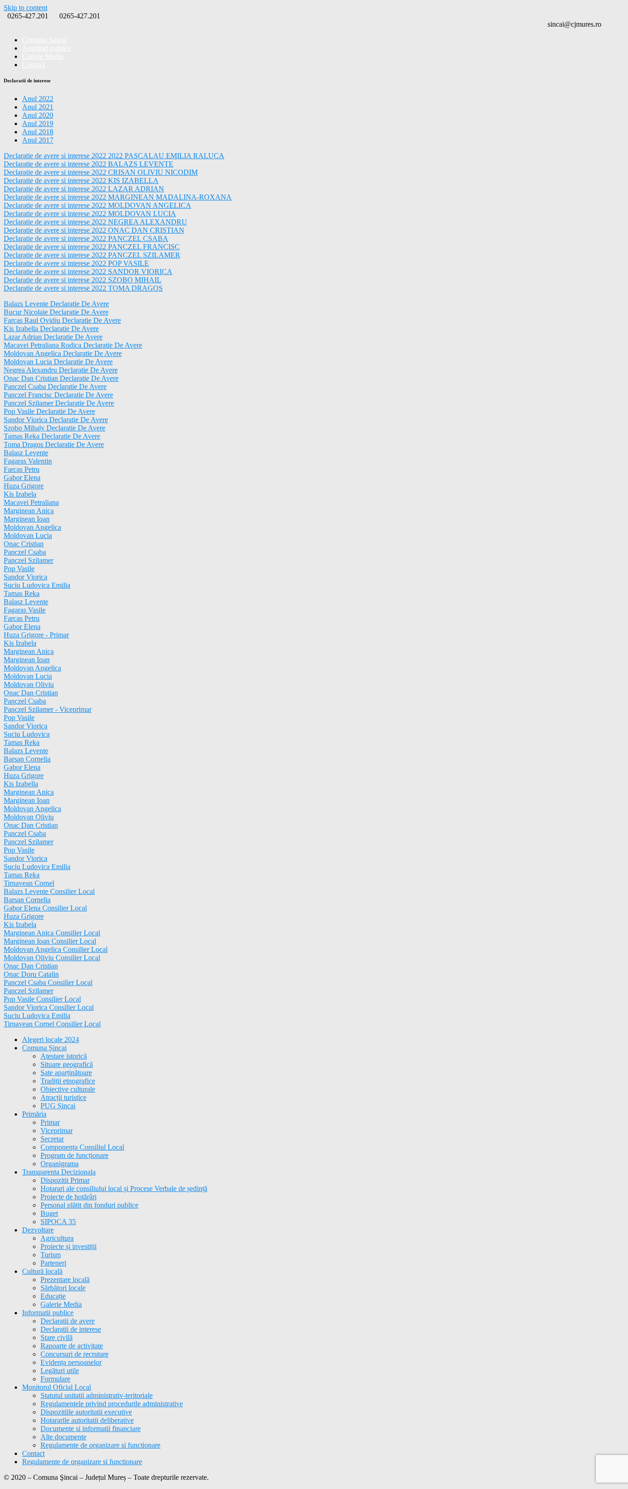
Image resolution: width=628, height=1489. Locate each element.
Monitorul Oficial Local (56, 1387)
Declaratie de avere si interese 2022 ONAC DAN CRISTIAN (94, 230)
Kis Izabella (21, 784)
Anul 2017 (37, 140)
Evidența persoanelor (71, 1362)
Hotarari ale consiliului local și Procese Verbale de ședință (123, 1188)
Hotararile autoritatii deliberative (87, 1420)
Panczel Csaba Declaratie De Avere (55, 386)
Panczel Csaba (25, 552)
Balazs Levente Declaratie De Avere (56, 304)
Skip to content (25, 7)
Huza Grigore (24, 486)
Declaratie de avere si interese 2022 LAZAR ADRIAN (84, 189)
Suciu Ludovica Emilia (37, 585)
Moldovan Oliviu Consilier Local (52, 958)
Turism (50, 1255)
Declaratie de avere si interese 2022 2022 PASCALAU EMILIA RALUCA (114, 156)
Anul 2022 (37, 99)
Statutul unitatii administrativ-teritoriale (96, 1395)
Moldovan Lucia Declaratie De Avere (58, 362)
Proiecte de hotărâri (68, 1197)
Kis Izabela (20, 494)
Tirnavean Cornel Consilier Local (52, 1024)
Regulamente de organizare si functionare (100, 1445)
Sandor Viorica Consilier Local (49, 1007)
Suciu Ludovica (27, 734)
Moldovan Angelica (32, 527)
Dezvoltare (38, 1230)
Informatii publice (48, 1313)
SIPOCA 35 (58, 1222)
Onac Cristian (24, 544)
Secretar (52, 1139)
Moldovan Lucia (28, 535)
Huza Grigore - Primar (36, 635)
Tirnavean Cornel (29, 883)
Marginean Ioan (27, 519)
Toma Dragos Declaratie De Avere (54, 444)
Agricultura (57, 1238)
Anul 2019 (37, 123)
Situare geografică (66, 1064)
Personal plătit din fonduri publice (89, 1205)
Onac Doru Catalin (31, 974)
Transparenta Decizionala (59, 1172)
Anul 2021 (37, 107)
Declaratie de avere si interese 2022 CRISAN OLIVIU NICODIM (101, 172)
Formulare (55, 1379)
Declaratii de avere (67, 1321)
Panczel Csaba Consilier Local (48, 982)
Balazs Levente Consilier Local (49, 891)
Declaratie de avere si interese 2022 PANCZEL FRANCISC (92, 247)
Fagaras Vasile (25, 610)
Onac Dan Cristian (31, 693)
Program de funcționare (74, 1155)
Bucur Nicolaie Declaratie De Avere (56, 312)
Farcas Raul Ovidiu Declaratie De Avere (62, 320)
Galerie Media (61, 1304)
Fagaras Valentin (28, 461)
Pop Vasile (19, 569)
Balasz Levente (26, 453)
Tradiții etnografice (67, 1081)
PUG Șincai (57, 1106)
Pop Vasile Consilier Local (42, 999)
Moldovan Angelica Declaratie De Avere (63, 353)
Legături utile (59, 1370)
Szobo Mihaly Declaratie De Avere (54, 428)
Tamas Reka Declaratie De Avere (52, 436)
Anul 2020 (37, 115)
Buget (49, 1213)
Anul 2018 (37, 132)
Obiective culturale (67, 1089)
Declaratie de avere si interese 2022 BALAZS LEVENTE (88, 164)
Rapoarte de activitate (71, 1346)
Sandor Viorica (25, 577)
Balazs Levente (26, 751)
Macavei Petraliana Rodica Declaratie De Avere (73, 345)
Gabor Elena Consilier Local (45, 908)
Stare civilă (56, 1337)
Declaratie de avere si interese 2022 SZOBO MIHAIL (82, 280)
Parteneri (53, 1263)
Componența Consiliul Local (82, 1147)
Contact (33, 65)
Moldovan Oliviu (29, 684)
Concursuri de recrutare (74, 1354)
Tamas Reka (22, 593)
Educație (53, 1296)
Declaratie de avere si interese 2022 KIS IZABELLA (81, 180)
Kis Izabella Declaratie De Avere (51, 328)
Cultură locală (42, 1271)
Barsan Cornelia (27, 759)
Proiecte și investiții (68, 1246)
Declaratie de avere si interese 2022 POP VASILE (76, 263)
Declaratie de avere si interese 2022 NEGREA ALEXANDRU (95, 222)
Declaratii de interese (70, 1329)
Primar (50, 1122)
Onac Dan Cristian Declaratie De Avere (61, 378)
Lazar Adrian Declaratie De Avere (53, 337)
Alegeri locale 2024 (50, 1039)
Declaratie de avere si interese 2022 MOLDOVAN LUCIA (90, 214)
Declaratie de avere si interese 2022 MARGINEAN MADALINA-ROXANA (118, 197)
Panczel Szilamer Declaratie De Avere (59, 403)
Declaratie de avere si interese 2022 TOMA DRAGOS (83, 288)
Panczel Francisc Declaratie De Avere (58, 395)
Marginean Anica (29, 511)
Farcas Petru (22, 469)
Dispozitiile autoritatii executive (86, 1412)
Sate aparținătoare (66, 1073)
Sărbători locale (63, 1288)
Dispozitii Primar (65, 1180)
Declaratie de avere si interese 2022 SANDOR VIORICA (88, 271)
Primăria (34, 1114)
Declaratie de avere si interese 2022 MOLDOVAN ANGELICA (97, 205)
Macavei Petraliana (31, 502)
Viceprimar (56, 1130)
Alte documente (63, 1437)
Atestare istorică (63, 1056)
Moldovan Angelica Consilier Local (56, 949)
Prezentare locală (65, 1279)
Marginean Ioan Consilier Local (50, 941)
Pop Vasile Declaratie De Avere (49, 411)
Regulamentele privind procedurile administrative (111, 1404)
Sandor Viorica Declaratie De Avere (56, 420)
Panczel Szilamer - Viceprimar (47, 709)
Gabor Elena (22, 477)
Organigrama (59, 1164)
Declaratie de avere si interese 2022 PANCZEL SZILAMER (92, 255)
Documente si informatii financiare (90, 1428)
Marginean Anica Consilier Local (52, 933)
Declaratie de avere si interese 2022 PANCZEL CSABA (86, 238)
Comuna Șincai (44, 1048)
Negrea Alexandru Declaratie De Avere (61, 370)
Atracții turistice (63, 1097)
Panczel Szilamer (28, 560)
